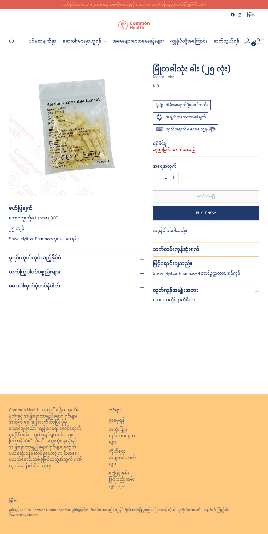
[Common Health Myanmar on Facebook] (232, 14)
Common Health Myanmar (51, 510)
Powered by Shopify (23, 515)
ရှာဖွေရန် (116, 420)
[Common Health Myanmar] (134, 25)
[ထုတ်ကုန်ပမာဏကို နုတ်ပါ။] (173, 177)
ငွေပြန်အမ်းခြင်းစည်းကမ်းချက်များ (121, 479)
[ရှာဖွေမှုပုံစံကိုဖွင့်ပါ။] (12, 41)
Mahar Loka (163, 77)
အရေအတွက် (165, 166)
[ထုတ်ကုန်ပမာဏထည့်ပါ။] (158, 177)
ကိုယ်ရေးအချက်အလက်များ (122, 457)
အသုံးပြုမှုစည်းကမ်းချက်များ (122, 436)
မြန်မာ (251, 14)
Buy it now (206, 213)
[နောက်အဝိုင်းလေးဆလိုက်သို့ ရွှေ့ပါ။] (254, 376)
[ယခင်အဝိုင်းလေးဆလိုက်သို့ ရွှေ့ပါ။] (242, 376)
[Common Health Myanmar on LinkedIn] (239, 14)
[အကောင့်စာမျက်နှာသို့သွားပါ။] (245, 41)
